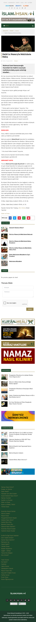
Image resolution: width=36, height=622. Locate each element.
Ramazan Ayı (5, 542)
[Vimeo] (25, 600)
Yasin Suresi (5, 560)
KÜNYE (5, 2)
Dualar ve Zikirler (6, 489)
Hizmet (17, 30)
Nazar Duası (5, 515)
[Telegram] (25, 8)
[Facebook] (9, 8)
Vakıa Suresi (5, 566)
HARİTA (18, 2)
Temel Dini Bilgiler (7, 553)
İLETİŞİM (30, 2)
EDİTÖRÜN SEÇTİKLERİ (7, 428)
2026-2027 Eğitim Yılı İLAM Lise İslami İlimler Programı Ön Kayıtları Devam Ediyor (21, 434)
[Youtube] (17, 8)
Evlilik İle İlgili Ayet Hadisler (10, 535)
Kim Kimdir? (5, 555)
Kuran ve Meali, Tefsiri (8, 504)
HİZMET (12, 30)
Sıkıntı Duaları (5, 513)
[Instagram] (14, 8)
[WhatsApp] (20, 8)
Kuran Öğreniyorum (7, 579)
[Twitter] (12, 8)
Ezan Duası (4, 577)
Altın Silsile (22, 208)
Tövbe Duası (5, 506)
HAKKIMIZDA (11, 2)
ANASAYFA (5, 30)
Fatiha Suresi (5, 575)
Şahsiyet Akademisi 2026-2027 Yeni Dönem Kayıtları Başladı (19, 440)
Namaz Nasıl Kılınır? (7, 487)
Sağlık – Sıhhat (6, 551)
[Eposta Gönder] (28, 218)
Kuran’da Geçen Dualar (8, 529)
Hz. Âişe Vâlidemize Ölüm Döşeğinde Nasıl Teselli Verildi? (20, 403)
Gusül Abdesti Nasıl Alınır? (9, 496)
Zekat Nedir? (5, 544)
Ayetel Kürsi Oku (6, 522)
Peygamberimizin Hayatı (9, 518)
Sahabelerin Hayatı (7, 568)
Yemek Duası (5, 546)
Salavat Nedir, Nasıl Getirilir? (18, 459)
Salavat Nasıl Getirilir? (8, 526)
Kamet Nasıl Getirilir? (7, 540)
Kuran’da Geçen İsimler (8, 511)
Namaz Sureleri (6, 498)
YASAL (22, 2)
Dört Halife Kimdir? (7, 538)
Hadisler (3, 564)
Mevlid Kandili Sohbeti (16, 453)
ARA (26, 2)
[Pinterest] (22, 8)
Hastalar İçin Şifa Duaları (9, 493)
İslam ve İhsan (5, 213)
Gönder (30, 309)
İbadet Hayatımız (6, 548)
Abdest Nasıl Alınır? (7, 520)
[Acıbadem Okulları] (18, 472)
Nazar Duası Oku (6, 570)
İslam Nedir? (5, 491)
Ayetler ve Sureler (6, 500)
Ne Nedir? (4, 562)
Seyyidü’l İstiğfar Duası (8, 573)
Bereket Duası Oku (7, 524)
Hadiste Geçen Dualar (8, 531)
